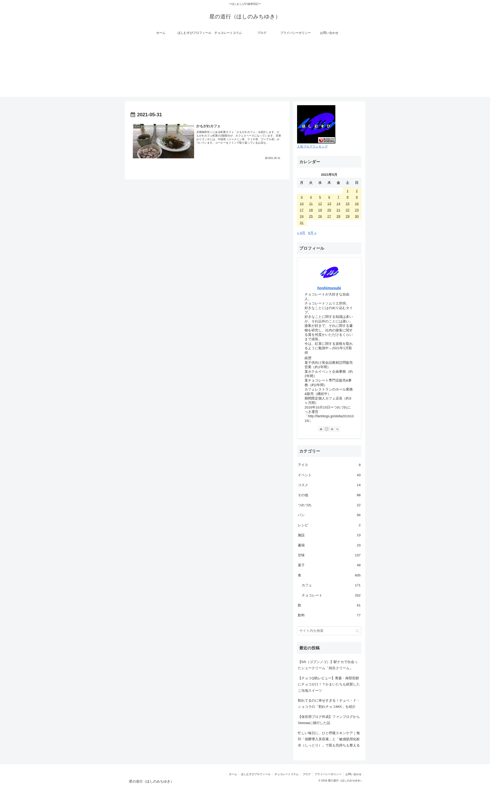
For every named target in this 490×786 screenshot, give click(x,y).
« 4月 (301, 233)
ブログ (307, 774)
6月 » (312, 233)
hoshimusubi (329, 288)
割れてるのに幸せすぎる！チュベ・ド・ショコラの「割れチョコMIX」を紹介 (329, 704)
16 (357, 204)
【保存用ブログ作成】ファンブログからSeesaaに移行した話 (329, 720)
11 (311, 204)
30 (357, 216)
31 (302, 223)
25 (311, 216)
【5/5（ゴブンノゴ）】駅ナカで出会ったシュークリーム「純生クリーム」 (328, 665)
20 (329, 210)
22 (348, 210)
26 (320, 216)
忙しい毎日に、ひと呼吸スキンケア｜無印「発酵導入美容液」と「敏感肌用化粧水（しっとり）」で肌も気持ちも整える (329, 739)
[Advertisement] (245, 70)
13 (329, 204)
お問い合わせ (353, 774)
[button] (357, 631)
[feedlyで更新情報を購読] (331, 428)
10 (302, 204)
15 (348, 204)
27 (329, 216)
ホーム (233, 774)
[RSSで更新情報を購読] (337, 428)
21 (338, 210)
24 (302, 216)
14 (338, 204)
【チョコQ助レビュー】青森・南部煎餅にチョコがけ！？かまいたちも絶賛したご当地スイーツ (329, 684)
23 (357, 210)
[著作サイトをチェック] (320, 428)
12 (320, 204)
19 (320, 210)
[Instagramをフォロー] (326, 428)
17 (302, 210)
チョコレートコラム (286, 774)
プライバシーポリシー (328, 774)
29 (348, 216)
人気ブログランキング (312, 146)
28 (338, 216)
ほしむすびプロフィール (255, 774)
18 (311, 210)
